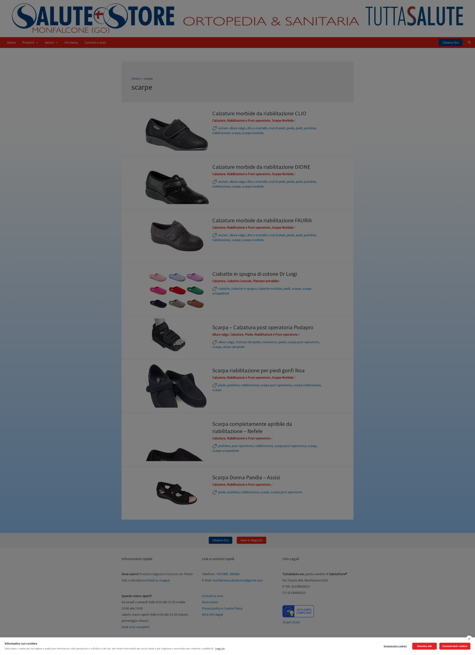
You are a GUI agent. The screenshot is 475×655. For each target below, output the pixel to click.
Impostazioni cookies (395, 646)
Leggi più (220, 648)
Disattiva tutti (424, 646)
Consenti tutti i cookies (454, 646)
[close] (469, 639)
